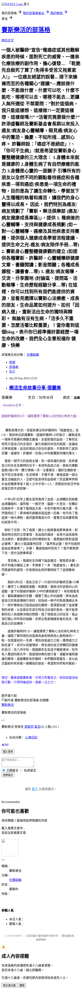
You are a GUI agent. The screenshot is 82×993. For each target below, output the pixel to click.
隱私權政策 (68, 935)
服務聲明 (41, 939)
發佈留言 (8, 775)
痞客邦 (29, 726)
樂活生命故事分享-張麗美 (35, 387)
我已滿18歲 (9, 985)
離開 (21, 985)
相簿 (12, 362)
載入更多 (8, 751)
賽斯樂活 (8, 704)
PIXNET (18, 935)
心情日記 (31, 737)
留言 (37, 726)
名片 (12, 371)
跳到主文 (8, 40)
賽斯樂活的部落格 (26, 29)
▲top (5, 744)
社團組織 (33, 354)
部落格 (13, 367)
